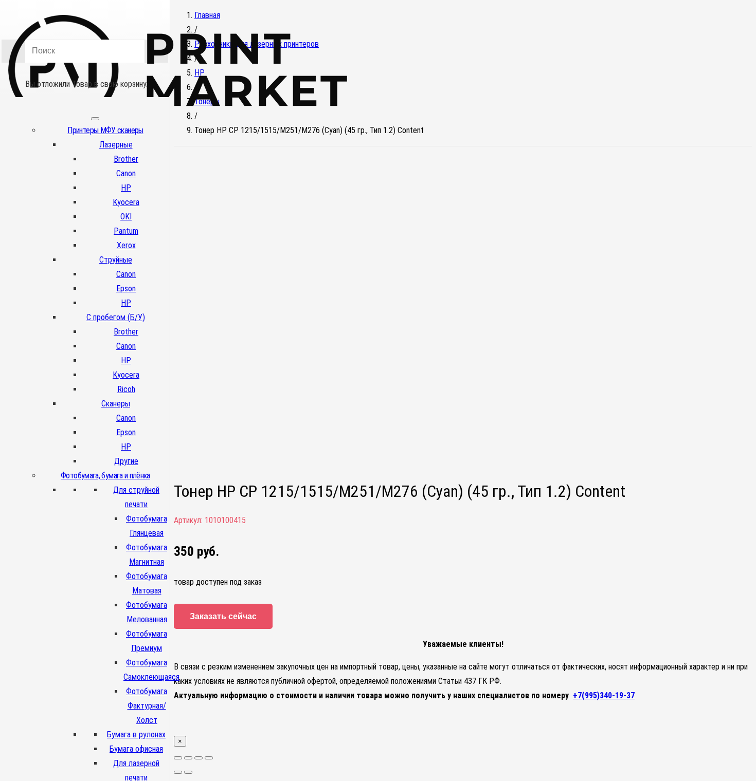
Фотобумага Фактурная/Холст (146, 705)
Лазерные (116, 145)
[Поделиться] (188, 757)
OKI (126, 216)
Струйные (115, 260)
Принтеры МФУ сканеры (105, 130)
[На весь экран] (198, 757)
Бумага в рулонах (136, 734)
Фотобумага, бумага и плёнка (105, 475)
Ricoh (126, 389)
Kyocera (126, 202)
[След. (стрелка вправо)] (188, 772)
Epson (126, 288)
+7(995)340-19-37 (604, 695)
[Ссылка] (178, 122)
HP (126, 188)
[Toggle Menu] (95, 118)
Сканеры (115, 403)
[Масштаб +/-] (209, 757)
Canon (126, 173)
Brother (126, 159)
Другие (126, 461)
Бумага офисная (136, 749)
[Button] (84, 69)
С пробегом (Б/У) (115, 317)
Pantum (126, 231)
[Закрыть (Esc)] (178, 757)
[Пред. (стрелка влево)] (178, 772)
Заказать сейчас (223, 616)
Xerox (126, 245)
